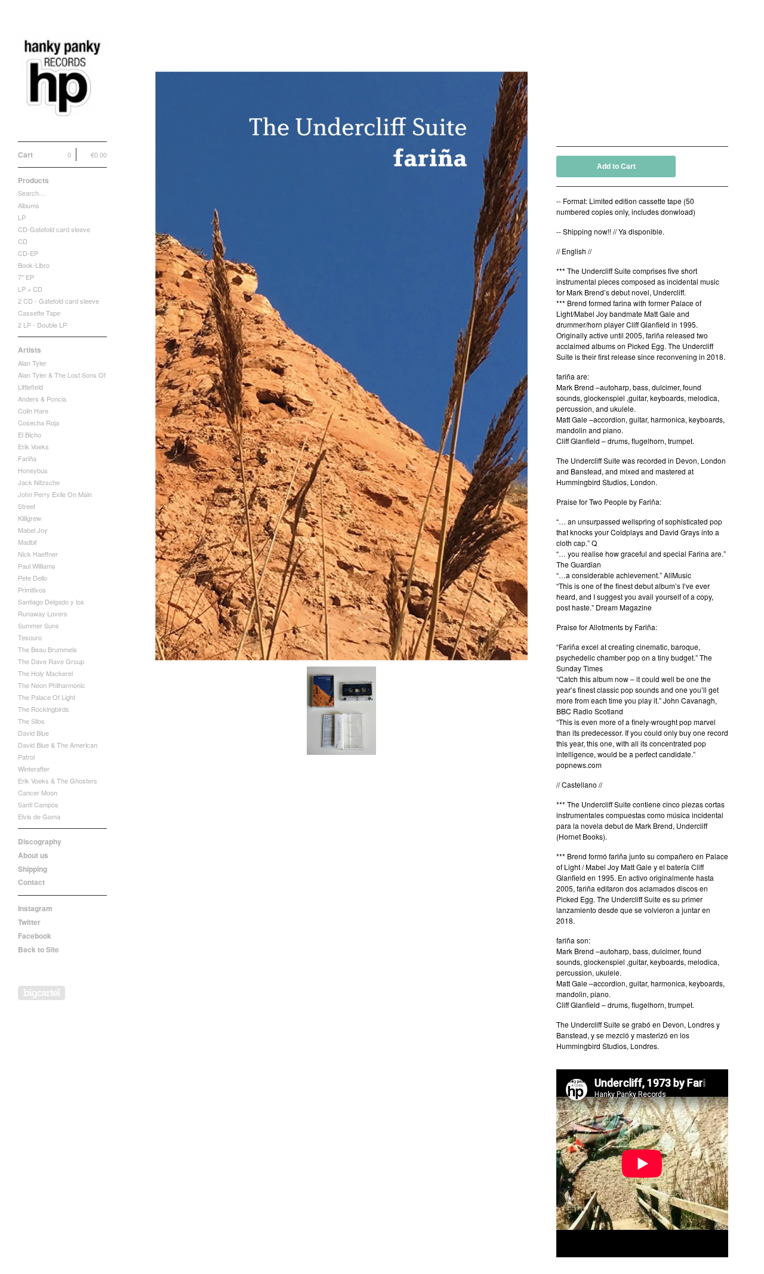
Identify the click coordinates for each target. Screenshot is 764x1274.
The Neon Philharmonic (51, 685)
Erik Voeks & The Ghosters (57, 780)
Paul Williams (37, 565)
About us (33, 855)
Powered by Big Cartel (41, 993)
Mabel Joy (33, 530)
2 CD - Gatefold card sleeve (58, 301)
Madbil (27, 542)
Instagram (35, 908)
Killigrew (29, 518)
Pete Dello (32, 577)
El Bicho (29, 434)
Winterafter (34, 768)
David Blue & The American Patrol (57, 750)
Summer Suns (38, 625)
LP (22, 217)
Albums (28, 205)
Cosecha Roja (38, 422)
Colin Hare (33, 410)
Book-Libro (34, 265)
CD (22, 241)
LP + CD (30, 289)
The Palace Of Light (46, 697)
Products (33, 180)
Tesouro (30, 637)
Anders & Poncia (42, 398)
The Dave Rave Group (51, 661)
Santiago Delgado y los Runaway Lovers (51, 607)
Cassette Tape (39, 312)
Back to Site (38, 949)
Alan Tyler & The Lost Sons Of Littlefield (62, 380)
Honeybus (33, 470)
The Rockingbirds (43, 709)
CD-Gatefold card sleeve (54, 229)
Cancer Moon (37, 792)
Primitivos (32, 589)
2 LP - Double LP (42, 324)
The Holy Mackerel (45, 673)
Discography (39, 841)
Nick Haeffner (38, 554)
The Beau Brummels (47, 649)
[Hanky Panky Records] (62, 77)
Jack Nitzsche (39, 482)
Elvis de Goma (39, 816)
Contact (31, 882)
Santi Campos (38, 804)
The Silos (31, 721)
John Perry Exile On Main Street (55, 500)
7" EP (26, 277)
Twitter (29, 922)
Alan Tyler (32, 363)
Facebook (34, 935)
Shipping (32, 868)
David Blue (33, 733)
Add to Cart (616, 166)
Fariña (27, 458)
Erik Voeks (33, 446)
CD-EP (28, 253)
